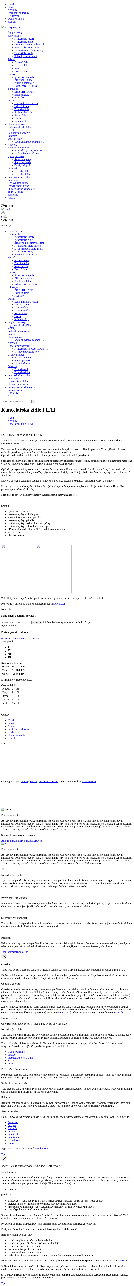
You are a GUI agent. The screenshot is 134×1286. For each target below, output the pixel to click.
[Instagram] (9, 651)
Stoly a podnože (22, 162)
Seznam (12, 1131)
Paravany (12, 135)
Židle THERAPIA (24, 91)
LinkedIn (12, 1128)
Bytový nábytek (16, 156)
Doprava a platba (16, 18)
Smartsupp (13, 1137)
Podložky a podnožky (19, 132)
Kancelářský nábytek (19, 147)
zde (61, 1012)
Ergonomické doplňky (19, 127)
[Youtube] (9, 657)
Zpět (3, 1154)
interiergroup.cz (29, 781)
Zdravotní (13, 88)
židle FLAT (59, 603)
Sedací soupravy (22, 159)
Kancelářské (14, 35)
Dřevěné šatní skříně (18, 185)
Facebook (13, 1122)
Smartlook (13, 1134)
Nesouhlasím (25, 840)
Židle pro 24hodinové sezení (29, 44)
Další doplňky (15, 138)
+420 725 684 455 (30, 638)
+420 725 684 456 (10, 638)
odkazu (124, 1260)
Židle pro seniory (23, 79)
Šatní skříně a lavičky (19, 177)
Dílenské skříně (22, 174)
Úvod (11, 4)
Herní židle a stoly (23, 53)
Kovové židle (21, 68)
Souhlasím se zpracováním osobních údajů (68, 622)
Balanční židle (21, 94)
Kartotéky (13, 194)
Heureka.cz (14, 1140)
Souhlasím (22, 951)
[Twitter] (10, 654)
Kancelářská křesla (24, 38)
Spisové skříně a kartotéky (21, 188)
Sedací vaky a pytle (24, 77)
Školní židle (20, 115)
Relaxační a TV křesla (25, 85)
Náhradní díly (21, 121)
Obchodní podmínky (18, 12)
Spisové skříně (15, 191)
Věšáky (12, 130)
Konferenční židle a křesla (27, 47)
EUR (10, 206)
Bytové (11, 74)
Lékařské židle (21, 106)
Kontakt (12, 21)
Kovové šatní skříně (18, 183)
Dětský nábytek (22, 165)
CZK (4, 206)
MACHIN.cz (89, 781)
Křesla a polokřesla (24, 82)
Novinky (12, 10)
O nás (11, 7)
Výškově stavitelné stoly (27, 153)
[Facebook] (8, 647)
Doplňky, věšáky (16, 124)
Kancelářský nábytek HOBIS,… (31, 150)
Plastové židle (21, 62)
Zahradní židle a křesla (26, 103)
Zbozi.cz (12, 1143)
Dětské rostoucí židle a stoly (28, 50)
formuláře (118, 1012)
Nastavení (37, 840)
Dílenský (12, 168)
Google (12, 1125)
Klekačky (19, 97)
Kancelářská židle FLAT (20, 423)
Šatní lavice (14, 180)
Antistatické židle (23, 112)
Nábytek (12, 144)
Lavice (17, 118)
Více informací (9, 951)
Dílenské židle (21, 109)
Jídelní (11, 59)
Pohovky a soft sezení (25, 56)
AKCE (11, 197)
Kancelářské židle (23, 41)
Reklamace (13, 15)
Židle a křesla (15, 32)
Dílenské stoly (21, 171)
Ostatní (11, 100)
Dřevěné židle (21, 65)
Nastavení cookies (48, 781)
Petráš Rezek (41, 1148)
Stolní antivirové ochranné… (29, 141)
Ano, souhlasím (9, 840)
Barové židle (20, 71)
